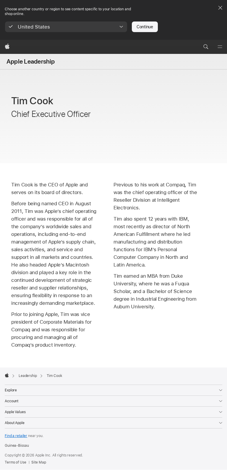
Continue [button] (145, 26)
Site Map (38, 462)
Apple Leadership (31, 61)
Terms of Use (15, 462)
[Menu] (220, 47)
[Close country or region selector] (220, 7)
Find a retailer (16, 436)
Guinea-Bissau (17, 445)
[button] (66, 27)
